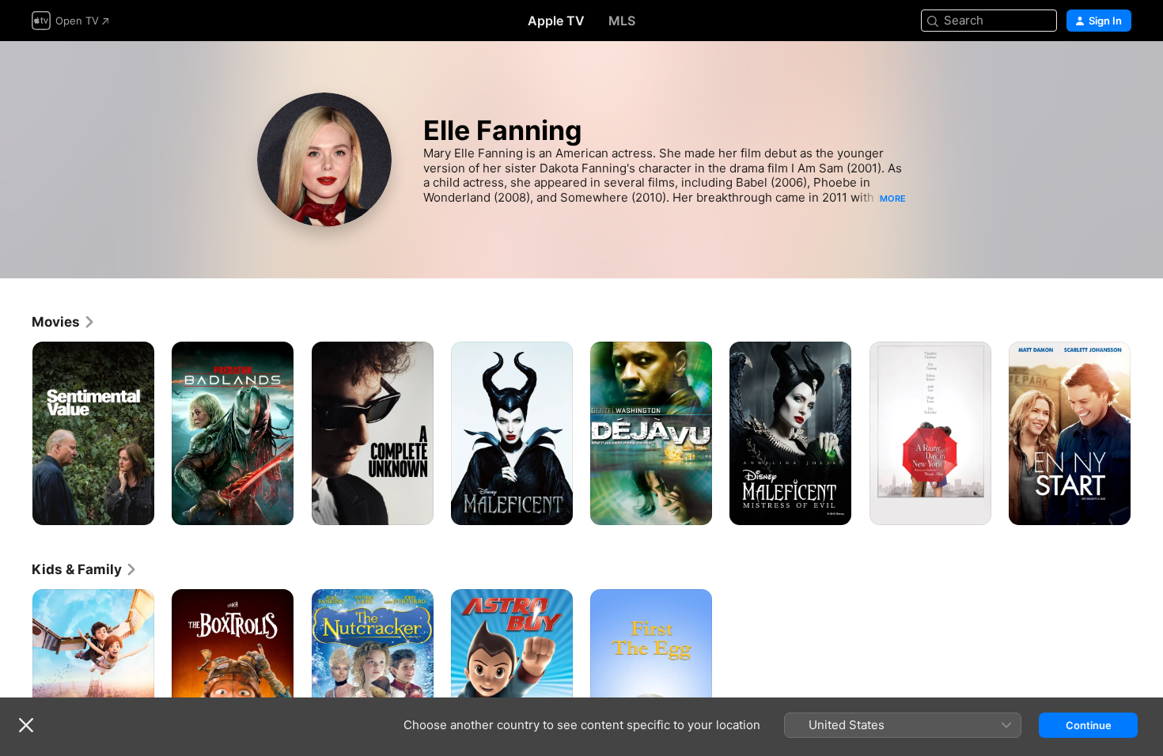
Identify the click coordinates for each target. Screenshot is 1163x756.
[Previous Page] (16, 433)
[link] (64, 322)
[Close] (26, 725)
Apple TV (556, 20)
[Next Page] (1147, 433)
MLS (621, 20)
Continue (1089, 725)
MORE (893, 198)
